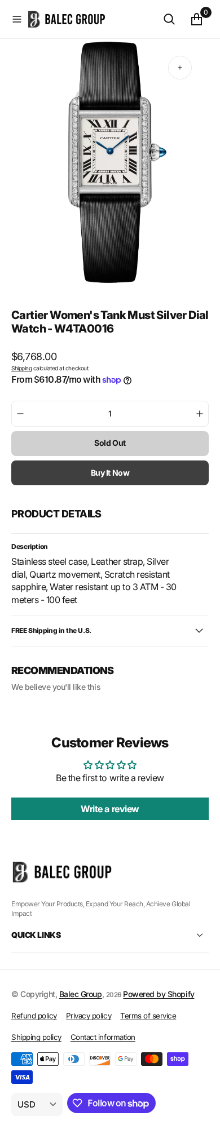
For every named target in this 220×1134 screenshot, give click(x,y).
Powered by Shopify (158, 994)
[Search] (169, 19)
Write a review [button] (110, 808)
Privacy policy (88, 1015)
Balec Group (80, 994)
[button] (17, 19)
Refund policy (34, 1015)
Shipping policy (36, 1037)
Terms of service (148, 1015)
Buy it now (110, 472)
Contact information (103, 1037)
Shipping (21, 368)
